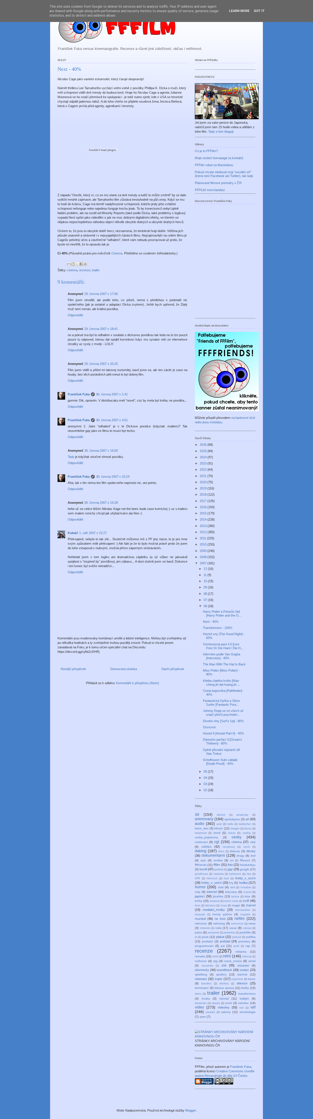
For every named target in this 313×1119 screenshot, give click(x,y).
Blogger (190, 1110)
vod (241, 1007)
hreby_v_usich (211, 882)
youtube (210, 1012)
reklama (240, 951)
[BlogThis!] (73, 264)
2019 (203, 488)
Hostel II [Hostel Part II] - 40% (223, 733)
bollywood (201, 833)
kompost (215, 901)
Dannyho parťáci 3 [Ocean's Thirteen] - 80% (222, 741)
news (252, 923)
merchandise (242, 910)
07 (206, 600)
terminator (202, 988)
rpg (215, 961)
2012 (203, 532)
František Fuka (79, 394)
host (226, 878)
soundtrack (224, 970)
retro (227, 956)
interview (231, 892)
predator (207, 941)
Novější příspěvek (73, 669)
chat (221, 887)
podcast (236, 937)
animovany (204, 819)
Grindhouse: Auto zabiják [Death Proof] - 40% (220, 761)
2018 (203, 494)
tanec (252, 979)
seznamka (207, 965)
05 (206, 771)
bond (217, 833)
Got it (259, 11)
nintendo (205, 928)
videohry (224, 1007)
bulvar (231, 833)
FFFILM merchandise (210, 190)
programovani (204, 946)
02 (206, 790)
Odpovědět (75, 315)
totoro (198, 993)
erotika (218, 860)
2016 (203, 507)
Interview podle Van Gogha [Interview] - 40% (221, 656)
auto (219, 824)
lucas (224, 905)
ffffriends (201, 864)
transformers (247, 993)
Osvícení (209, 727)
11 (205, 575)
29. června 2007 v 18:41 (101, 329)
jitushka (218, 896)
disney (251, 851)
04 (206, 777)
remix (215, 956)
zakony (226, 1012)
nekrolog (219, 923)
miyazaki (200, 914)
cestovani (201, 842)
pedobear (229, 932)
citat (253, 842)
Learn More (239, 11)
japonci (200, 896)
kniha (198, 901)
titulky (245, 988)
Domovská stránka (123, 669)
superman (237, 979)
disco (221, 851)
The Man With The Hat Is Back (224, 664)
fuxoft (203, 869)
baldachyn (245, 824)
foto (230, 864)
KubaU (73, 533)
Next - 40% (210, 621)
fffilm (217, 864)
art (247, 819)
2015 (203, 513)
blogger (235, 828)
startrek (242, 974)
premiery (244, 941)
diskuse (235, 851)
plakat (220, 937)
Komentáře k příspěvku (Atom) (137, 683)
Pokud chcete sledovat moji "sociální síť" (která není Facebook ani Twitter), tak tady (224, 174)
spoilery (221, 974)
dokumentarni (213, 855)
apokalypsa (232, 819)
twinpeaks (201, 1003)
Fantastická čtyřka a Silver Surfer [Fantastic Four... (221, 702)
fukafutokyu (248, 864)
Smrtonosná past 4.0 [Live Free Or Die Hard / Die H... (223, 646)
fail (232, 860)
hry (231, 882)
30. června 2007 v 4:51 (112, 420)
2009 (203, 551)
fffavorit (245, 860)
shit (223, 965)
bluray (247, 828)
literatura (210, 905)
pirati (205, 937)
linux (197, 905)
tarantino (206, 983)
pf (196, 937)
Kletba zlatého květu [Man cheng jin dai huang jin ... (221, 682)
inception (246, 887)
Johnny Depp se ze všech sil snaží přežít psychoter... (223, 712)
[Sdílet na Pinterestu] (85, 264)
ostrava (247, 928)
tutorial (224, 998)
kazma (235, 896)
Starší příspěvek (172, 669)
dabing (200, 851)
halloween (235, 873)
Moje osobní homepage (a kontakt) (219, 158)
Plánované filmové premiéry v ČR (218, 183)
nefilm (239, 918)
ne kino (220, 918)
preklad (225, 941)
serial (252, 961)
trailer (96, 270)
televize (242, 983)
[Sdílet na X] (77, 264)
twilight (244, 998)
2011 (203, 538)
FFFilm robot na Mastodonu (214, 165)
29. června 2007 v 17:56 (101, 294)
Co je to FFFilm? (206, 151)
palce (198, 932)
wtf (253, 1007)
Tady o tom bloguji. (221, 131)
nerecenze (237, 923)
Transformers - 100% (217, 628)
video (199, 1007)
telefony (224, 983)
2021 (203, 476)
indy (197, 892)
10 (206, 581)
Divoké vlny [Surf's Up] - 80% (223, 721)
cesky (236, 837)
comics (206, 846)
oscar (233, 928)
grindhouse (201, 873)
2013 (203, 526)
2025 (203, 451)
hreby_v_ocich (245, 878)
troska (206, 998)
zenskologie (248, 1012)
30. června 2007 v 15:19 (112, 476)
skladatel (243, 965)
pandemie (213, 932)
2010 (203, 544)
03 (206, 784)
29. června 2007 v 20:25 (101, 364)
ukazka (216, 1003)
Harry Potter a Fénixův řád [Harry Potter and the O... (222, 613)
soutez (244, 970)
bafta (230, 824)
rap (248, 946)
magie (236, 905)
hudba (243, 882)
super (219, 979)
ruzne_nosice (233, 961)
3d (197, 814)
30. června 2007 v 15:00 (101, 450)
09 (206, 587)
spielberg (201, 974)
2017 (203, 501)
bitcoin (218, 828)
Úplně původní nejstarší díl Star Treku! (221, 751)
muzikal (200, 918)
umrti (228, 1003)
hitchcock (212, 878)
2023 (203, 463)
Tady (71, 457)
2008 (203, 557)
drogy (240, 855)
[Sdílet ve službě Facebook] (81, 264)
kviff (246, 901)
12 (206, 568)
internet (212, 892)
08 (206, 593)
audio (199, 823)
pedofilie (245, 932)
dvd (253, 855)
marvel (251, 905)
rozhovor (201, 961)
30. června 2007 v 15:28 (101, 502)
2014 (203, 519)
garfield (218, 869)
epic (203, 860)
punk (236, 946)
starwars (201, 979)
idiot (232, 887)
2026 (203, 444)
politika (251, 937)
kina (247, 896)
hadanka (219, 873)
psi (223, 946)
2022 (203, 469)
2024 (203, 457)
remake (200, 956)
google (244, 869)
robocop (247, 956)
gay (230, 869)
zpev (203, 1016)
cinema (72, 270)
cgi (216, 842)
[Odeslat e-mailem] (69, 264)
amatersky (242, 814)
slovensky (202, 970)
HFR (197, 878)
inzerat (247, 892)
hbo (249, 873)
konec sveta (231, 901)
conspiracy (229, 846)
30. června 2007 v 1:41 (112, 394)
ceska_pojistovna (206, 837)
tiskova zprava (224, 988)
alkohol (221, 814)
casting (246, 833)
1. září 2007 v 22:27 (93, 533)
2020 (203, 482)
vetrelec (243, 1003)
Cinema (116, 253)
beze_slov (201, 828)
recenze (84, 270)
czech (246, 846)
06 (206, 606)
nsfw (218, 928)
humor (200, 887)
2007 (203, 563)
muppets (245, 914)
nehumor (201, 923)
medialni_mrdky (214, 909)
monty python (222, 914)
